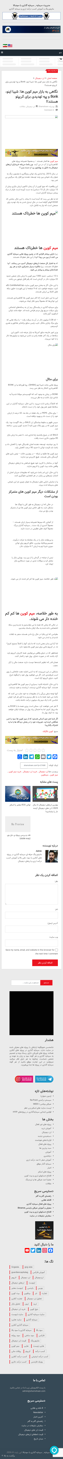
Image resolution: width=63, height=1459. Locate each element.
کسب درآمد (40, 1351)
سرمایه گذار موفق (44, 1164)
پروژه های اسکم (44, 1171)
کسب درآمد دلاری (19, 1361)
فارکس (41, 1335)
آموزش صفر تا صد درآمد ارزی (38, 1160)
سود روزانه (15, 1335)
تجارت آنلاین (16, 1298)
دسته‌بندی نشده (44, 1136)
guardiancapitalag (19, 1272)
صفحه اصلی (52, 78)
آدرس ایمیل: (52, 923)
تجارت (44, 1293)
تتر (36, 1293)
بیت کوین (15, 1293)
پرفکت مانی (16, 1351)
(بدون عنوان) (46, 1096)
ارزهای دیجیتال (17, 1282)
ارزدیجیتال (39, 1277)
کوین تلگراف (48, 731)
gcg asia (28, 1267)
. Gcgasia (15, 1267)
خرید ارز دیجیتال (30, 771)
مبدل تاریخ (38, 1438)
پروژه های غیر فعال (43, 1124)
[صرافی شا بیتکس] (31, 29)
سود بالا (39, 1330)
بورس (40, 1288)
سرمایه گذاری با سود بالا (21, 1330)
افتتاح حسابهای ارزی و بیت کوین (37, 1175)
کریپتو (27, 1351)
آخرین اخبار (38, 1416)
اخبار (49, 1167)
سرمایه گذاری (31, 1319)
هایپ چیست (38, 1346)
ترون (27, 1304)
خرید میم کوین (15, 771)
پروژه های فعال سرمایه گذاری (39, 1204)
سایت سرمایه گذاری (36, 1314)
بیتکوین (27, 1293)
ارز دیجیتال (39, 78)
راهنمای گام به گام (43, 1196)
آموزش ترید (46, 1128)
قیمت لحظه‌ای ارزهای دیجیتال (30, 1434)
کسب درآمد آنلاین (19, 1356)
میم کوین (54, 161)
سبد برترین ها (45, 1148)
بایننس (30, 1288)
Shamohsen (43, 106)
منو (60, 52)
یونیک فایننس (37, 1361)
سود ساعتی (29, 1335)
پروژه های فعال (44, 1144)
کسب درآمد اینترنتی (40, 1356)
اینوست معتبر (17, 1288)
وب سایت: (53, 937)
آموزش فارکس (39, 1272)
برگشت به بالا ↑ (8, 1455)
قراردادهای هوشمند (43, 1140)
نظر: (56, 881)
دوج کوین (34, 1309)
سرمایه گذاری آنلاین (19, 1325)
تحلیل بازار (15, 1304)
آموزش (48, 1152)
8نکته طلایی (46, 1200)
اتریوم (13, 1277)
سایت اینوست (17, 1314)
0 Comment (49, 110)
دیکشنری (47, 1156)
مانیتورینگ (35, 1340)
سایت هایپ (16, 1319)
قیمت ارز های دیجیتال (33, 1430)
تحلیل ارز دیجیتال (34, 1298)
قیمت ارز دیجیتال (18, 1340)
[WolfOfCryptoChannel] (31, 1013)
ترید (35, 1304)
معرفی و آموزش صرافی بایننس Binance (34, 1208)
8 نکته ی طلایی (36, 1408)
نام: (56, 909)
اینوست (32, 1282)
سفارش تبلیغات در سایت (40, 1215)
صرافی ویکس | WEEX (42, 1104)
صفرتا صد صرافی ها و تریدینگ (38, 1179)
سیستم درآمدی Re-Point (40, 1100)
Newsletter (38, 1412)
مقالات (22, 106)
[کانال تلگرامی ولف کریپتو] (31, 15)
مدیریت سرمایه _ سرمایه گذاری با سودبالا (31, 5)
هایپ (26, 1346)
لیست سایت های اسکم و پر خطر (37, 1108)
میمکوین (44, 774)
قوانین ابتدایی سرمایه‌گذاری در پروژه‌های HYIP (32, 1112)
